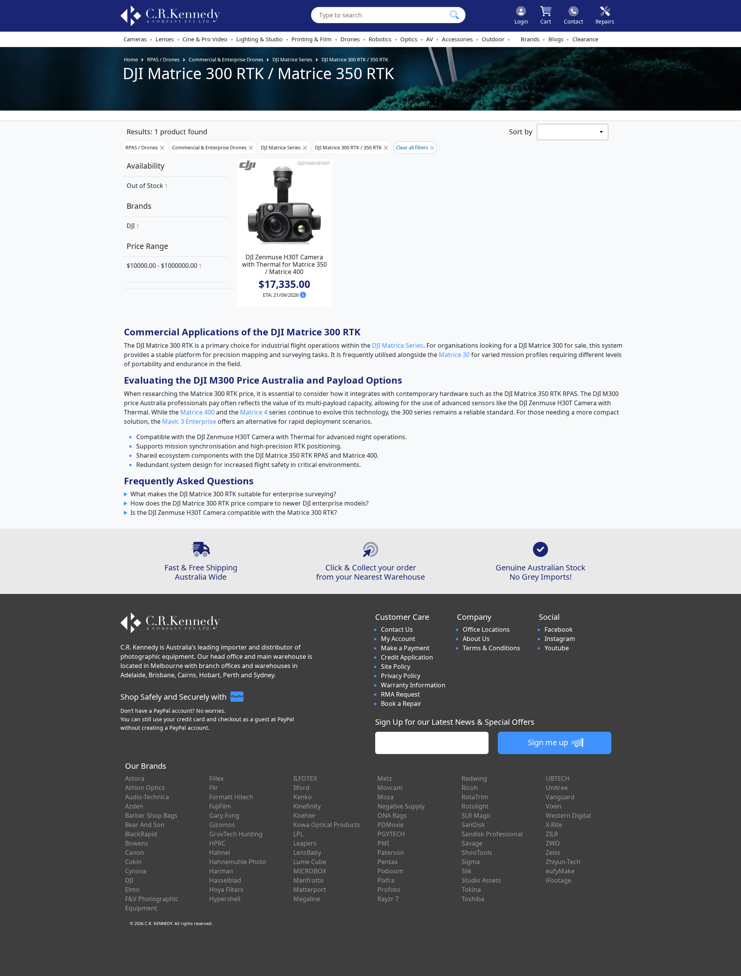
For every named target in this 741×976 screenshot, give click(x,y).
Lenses (165, 39)
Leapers (304, 843)
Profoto (388, 889)
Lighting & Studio (259, 39)
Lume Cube (309, 862)
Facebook (559, 629)
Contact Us (397, 629)
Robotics (380, 39)
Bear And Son (144, 824)
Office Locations (486, 629)
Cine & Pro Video (205, 39)
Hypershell (224, 899)
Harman (221, 871)
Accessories (457, 39)
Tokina (471, 889)
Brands (530, 39)
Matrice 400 (197, 412)
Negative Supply (401, 806)
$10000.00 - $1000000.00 (164, 265)
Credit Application (407, 657)
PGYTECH (391, 834)
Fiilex (216, 778)
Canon (134, 852)
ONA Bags (392, 815)
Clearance (585, 39)
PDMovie (390, 824)
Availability (145, 166)
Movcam (390, 787)
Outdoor (493, 39)
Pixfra (385, 880)
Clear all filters (412, 147)
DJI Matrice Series (292, 59)
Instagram (560, 638)
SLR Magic (476, 815)
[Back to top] (730, 965)
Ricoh (470, 787)
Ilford (301, 787)
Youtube (557, 648)
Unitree (557, 787)
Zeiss (553, 852)
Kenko (302, 797)
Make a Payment (405, 648)
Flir (213, 787)
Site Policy (395, 666)
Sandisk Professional (492, 834)
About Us (476, 638)
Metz (384, 778)
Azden (134, 806)
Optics (408, 39)
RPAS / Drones (163, 59)
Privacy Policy (400, 676)
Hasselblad (225, 880)
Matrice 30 (454, 354)
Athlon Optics (145, 787)
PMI (383, 843)
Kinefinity (307, 806)
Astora (134, 778)
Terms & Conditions (491, 648)
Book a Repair (401, 703)
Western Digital (568, 815)
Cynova (135, 871)
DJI (133, 226)
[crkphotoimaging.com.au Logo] (170, 15)
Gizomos (222, 824)
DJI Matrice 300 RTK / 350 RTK (354, 59)
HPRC (217, 843)
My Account (398, 638)
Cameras (135, 39)
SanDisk (473, 824)
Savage (472, 843)
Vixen (554, 806)
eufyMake (560, 871)
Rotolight (475, 806)
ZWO (553, 843)
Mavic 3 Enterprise (189, 421)
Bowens (136, 843)
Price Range (147, 246)
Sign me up (549, 742)
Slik (467, 871)
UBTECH (558, 778)
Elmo (132, 889)
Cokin (133, 862)
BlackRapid (141, 834)
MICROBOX (309, 871)
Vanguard (560, 797)
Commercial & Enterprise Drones (226, 59)
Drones (350, 39)
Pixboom (390, 871)
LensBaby (307, 852)
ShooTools (477, 852)
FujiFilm (220, 806)
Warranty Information (413, 685)
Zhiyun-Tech (563, 862)
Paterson (390, 852)
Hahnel (219, 852)
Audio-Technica (147, 797)
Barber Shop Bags (151, 815)
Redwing (474, 778)
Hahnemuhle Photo (237, 862)
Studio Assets (481, 880)
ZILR (552, 834)
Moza (385, 797)
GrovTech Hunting (235, 834)
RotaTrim (475, 797)
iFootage (558, 880)
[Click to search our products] (454, 15)
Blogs (555, 39)
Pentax (387, 862)
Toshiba (473, 899)
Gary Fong (224, 815)
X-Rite (554, 824)
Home (131, 59)
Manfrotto (308, 880)
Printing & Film (311, 39)
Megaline (306, 899)
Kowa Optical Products (326, 824)
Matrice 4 (253, 412)
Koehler (304, 815)
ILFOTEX (305, 778)
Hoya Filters (226, 889)
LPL (298, 834)
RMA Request (400, 694)
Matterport (309, 889)
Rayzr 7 (388, 899)
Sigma (471, 862)
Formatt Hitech (231, 797)
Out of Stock (147, 185)
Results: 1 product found (167, 131)
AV (429, 39)
